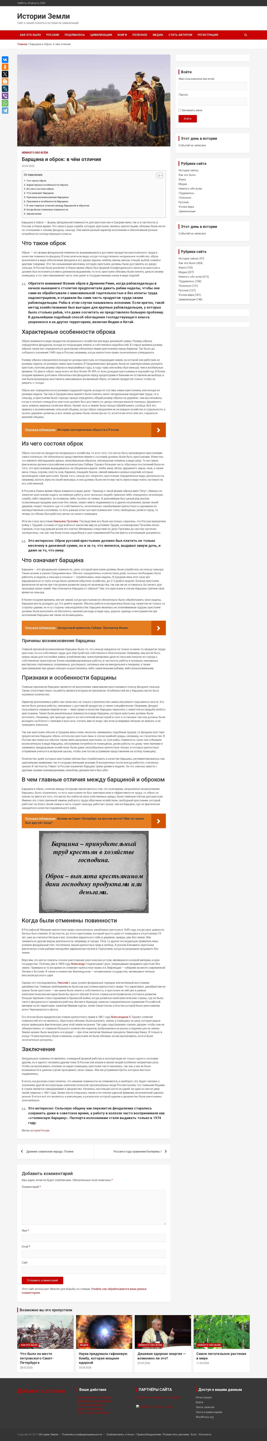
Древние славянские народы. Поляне (50, 1151)
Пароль (183, 94)
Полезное (139, 35)
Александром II (120, 1017)
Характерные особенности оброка (47, 184)
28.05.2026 (26, 1367)
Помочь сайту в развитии (93, 1412)
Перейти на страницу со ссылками (158, 1397)
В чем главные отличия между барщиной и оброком (58, 205)
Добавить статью (41, 1390)
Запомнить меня (192, 110)
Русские (52, 35)
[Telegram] (6, 110)
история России (40, 1130)
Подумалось (75, 35)
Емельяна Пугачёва (66, 521)
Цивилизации (101, 35)
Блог (194, 1434)
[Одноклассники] (6, 67)
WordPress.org (205, 1417)
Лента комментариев (209, 1412)
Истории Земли (43, 16)
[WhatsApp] (6, 103)
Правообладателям (148, 1434)
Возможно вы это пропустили (46, 1310)
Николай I (64, 982)
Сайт (25, 1262)
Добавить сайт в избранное (94, 1397)
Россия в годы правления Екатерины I (137, 1151)
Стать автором (180, 35)
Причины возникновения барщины (48, 197)
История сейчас (189, 170)
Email (26, 1246)
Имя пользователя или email (196, 78)
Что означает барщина (40, 193)
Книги (122, 35)
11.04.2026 (202, 1363)
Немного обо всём (35, 152)
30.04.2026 (85, 1367)
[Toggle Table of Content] (158, 175)
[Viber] (6, 96)
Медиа (158, 35)
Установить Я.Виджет (90, 1405)
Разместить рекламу (90, 1408)
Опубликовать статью (120, 1434)
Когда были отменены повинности (47, 209)
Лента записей (205, 1407)
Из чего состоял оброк (40, 188)
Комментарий (31, 1186)
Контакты (205, 1434)
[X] (6, 74)
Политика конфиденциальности (82, 1434)
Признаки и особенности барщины (47, 201)
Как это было (30, 35)
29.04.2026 (143, 1363)
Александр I (78, 964)
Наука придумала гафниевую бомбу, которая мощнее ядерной (103, 1358)
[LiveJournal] (6, 88)
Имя (25, 1230)
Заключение (34, 213)
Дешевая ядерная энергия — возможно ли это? (161, 1356)
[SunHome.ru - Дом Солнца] (154, 1406)
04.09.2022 (28, 166)
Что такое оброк (36, 180)
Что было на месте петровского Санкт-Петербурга (37, 1358)
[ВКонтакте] (6, 59)
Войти (187, 118)
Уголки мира (186, 206)
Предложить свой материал (94, 1401)
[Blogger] (6, 81)
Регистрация (208, 35)
